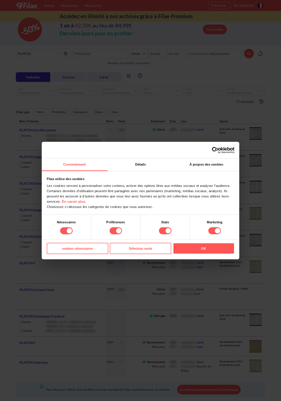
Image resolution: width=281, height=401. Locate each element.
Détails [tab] (140, 164)
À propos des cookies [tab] (206, 164)
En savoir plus (73, 201)
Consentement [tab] (74, 164)
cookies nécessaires (77, 248)
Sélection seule (140, 248)
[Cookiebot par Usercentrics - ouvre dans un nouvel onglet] (215, 150)
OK (203, 248)
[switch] (116, 230)
